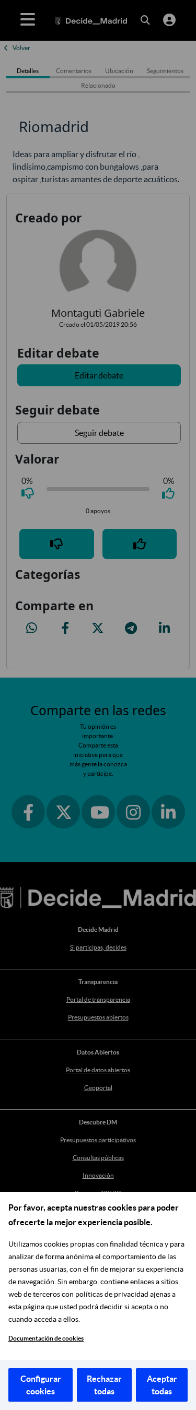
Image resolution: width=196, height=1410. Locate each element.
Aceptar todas (162, 1385)
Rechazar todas (104, 1385)
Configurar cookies (40, 1385)
